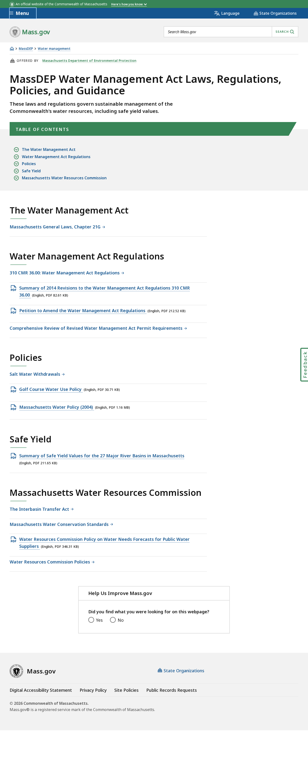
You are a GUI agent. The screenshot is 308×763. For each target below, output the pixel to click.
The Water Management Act (49, 149)
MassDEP (26, 49)
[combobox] (231, 31)
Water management (54, 49)
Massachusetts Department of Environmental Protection (89, 60)
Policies (29, 163)
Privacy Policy (93, 690)
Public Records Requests (171, 690)
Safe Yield (31, 171)
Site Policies (126, 690)
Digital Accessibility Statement (41, 690)
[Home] (12, 48)
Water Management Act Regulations (56, 156)
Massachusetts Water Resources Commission (64, 178)
